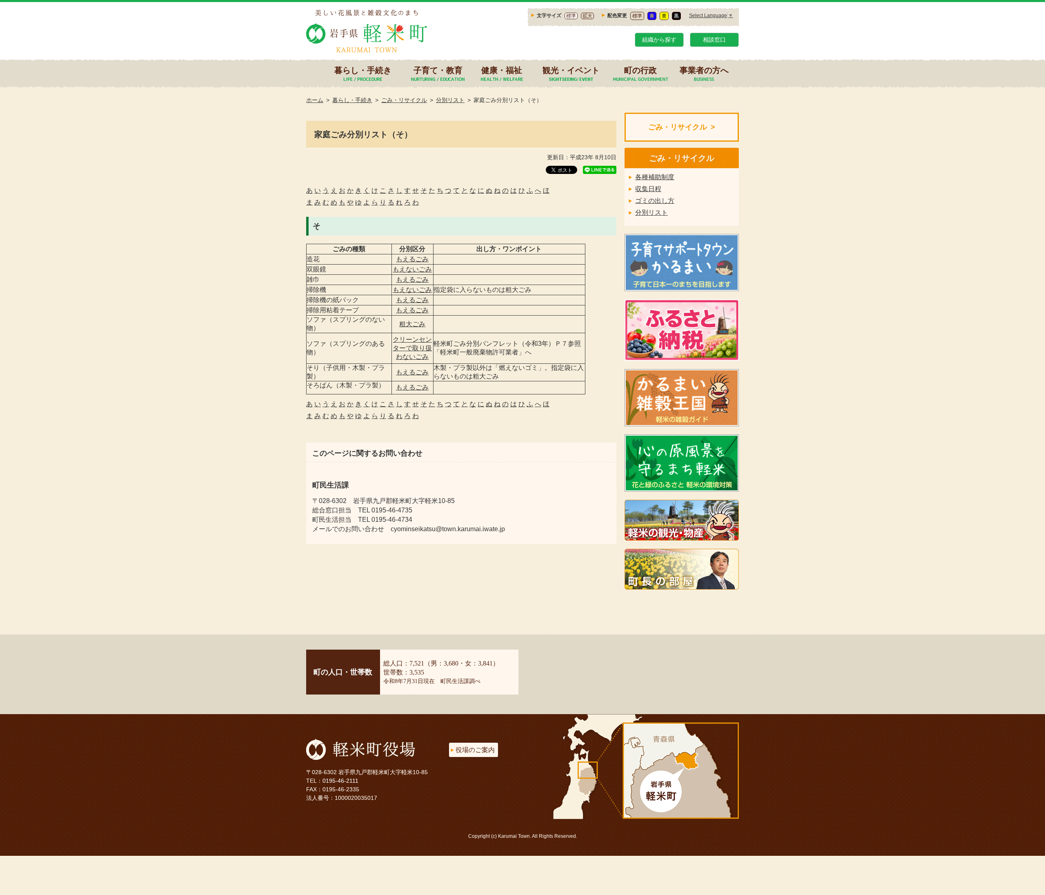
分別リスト (450, 100)
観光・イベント (571, 70)
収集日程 (648, 188)
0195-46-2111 (340, 780)
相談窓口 (714, 39)
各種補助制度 (654, 177)
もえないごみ (412, 269)
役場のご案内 (475, 749)
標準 (571, 16)
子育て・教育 (438, 70)
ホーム (314, 100)
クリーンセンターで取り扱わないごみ (412, 348)
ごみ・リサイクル (404, 100)
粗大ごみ (412, 324)
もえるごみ (412, 259)
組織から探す (659, 39)
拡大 (587, 16)
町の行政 (640, 70)
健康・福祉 (501, 70)
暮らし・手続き (362, 70)
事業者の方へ (704, 70)
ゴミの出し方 (654, 200)
